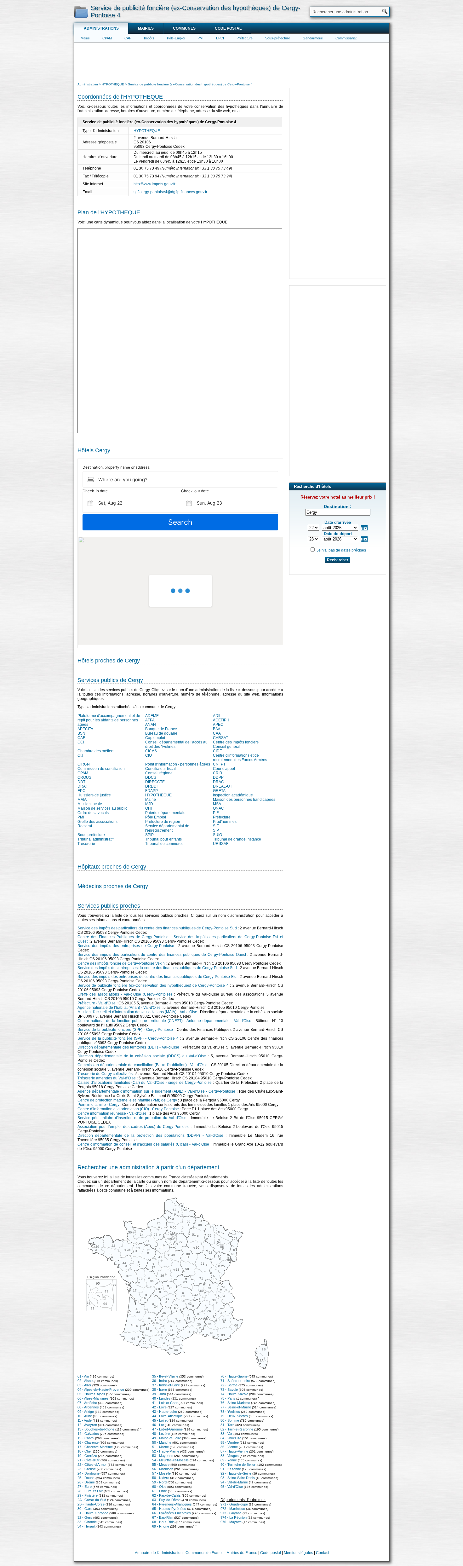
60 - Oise (159, 1486)
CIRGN (83, 764)
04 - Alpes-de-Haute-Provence (100, 1389)
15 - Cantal (85, 1438)
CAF (127, 38)
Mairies (146, 28)
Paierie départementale (165, 813)
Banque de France (161, 729)
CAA (217, 733)
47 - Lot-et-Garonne (167, 1429)
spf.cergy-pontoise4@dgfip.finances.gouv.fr (170, 192)
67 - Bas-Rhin (162, 1517)
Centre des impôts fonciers (236, 742)
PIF (216, 813)
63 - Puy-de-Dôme (166, 1500)
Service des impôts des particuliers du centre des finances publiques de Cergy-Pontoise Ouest (161, 954)
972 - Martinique (232, 1509)
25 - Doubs (85, 1478)
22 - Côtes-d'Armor (92, 1464)
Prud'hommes (225, 821)
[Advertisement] (231, 62)
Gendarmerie (313, 38)
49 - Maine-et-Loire (166, 1438)
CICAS (151, 751)
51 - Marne (160, 1447)
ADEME (152, 716)
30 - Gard (84, 1509)
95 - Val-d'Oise (231, 1486)
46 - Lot (158, 1425)
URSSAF (220, 843)
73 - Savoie (229, 1389)
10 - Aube (84, 1416)
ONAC (218, 808)
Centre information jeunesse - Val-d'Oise (111, 1113)
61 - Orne (159, 1491)
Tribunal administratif (95, 839)
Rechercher (337, 560)
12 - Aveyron (87, 1425)
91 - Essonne (230, 1469)
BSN (81, 733)
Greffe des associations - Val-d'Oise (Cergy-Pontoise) (124, 994)
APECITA (85, 729)
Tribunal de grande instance (237, 839)
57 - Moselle (161, 1473)
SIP (216, 830)
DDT (81, 782)
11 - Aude (84, 1420)
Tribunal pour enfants (163, 839)
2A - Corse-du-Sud (91, 1500)
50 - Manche (161, 1442)
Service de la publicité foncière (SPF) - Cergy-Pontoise (125, 1029)
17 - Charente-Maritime (95, 1447)
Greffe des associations (97, 821)
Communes (184, 28)
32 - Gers (84, 1517)
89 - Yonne (228, 1460)
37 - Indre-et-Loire (166, 1385)
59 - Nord (159, 1482)
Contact (322, 1553)
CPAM (107, 38)
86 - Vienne (229, 1447)
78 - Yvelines (230, 1411)
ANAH (150, 724)
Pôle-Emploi (176, 38)
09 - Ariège (85, 1411)
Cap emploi (155, 738)
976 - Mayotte (231, 1522)
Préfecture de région (162, 821)
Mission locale (89, 804)
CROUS (84, 777)
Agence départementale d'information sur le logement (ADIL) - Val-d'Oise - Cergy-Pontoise (156, 1091)
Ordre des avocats (93, 813)
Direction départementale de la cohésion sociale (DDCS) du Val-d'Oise (141, 1056)
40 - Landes (161, 1398)
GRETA (219, 791)
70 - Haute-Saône (234, 1376)
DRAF (82, 786)
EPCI (220, 38)
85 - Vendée (229, 1442)
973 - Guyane (231, 1513)
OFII (148, 808)
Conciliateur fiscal (160, 768)
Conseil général (226, 746)
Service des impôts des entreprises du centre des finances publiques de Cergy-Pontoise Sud (157, 968)
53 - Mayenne (162, 1456)
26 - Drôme (86, 1482)
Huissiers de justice (94, 795)
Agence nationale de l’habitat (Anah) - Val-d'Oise (119, 1007)
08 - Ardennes (88, 1407)
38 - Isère (159, 1389)
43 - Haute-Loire (164, 1411)
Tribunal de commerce (164, 843)
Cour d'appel (224, 768)
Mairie (85, 38)
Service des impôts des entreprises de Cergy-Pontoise (125, 946)
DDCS (150, 777)
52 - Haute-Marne (165, 1451)
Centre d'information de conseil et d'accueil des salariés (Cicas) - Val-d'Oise (143, 1144)
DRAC (218, 782)
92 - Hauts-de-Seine (235, 1473)
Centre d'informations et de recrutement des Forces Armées (240, 757)
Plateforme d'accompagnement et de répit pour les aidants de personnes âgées (108, 720)
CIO (148, 755)
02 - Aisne (85, 1381)
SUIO (217, 835)
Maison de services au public (102, 808)
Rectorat (84, 826)
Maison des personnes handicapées (244, 799)
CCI (80, 742)
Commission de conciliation (101, 768)
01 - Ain (83, 1376)
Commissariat (346, 38)
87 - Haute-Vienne (234, 1451)
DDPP (218, 777)
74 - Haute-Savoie (234, 1394)
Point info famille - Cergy (98, 1104)
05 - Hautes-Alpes (91, 1394)
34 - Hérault (86, 1526)
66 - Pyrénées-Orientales (171, 1513)
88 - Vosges (229, 1456)
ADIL (217, 716)
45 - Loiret (160, 1420)
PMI (200, 38)
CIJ (80, 755)
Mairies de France (241, 1553)
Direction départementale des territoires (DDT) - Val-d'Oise (128, 1047)
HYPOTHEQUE (147, 131)
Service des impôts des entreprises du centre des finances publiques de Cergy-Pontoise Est (157, 976)
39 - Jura (159, 1394)
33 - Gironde (87, 1522)
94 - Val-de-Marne (234, 1482)
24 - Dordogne (88, 1473)
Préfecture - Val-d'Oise (96, 1003)
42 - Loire (159, 1407)
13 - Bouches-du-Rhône (95, 1429)
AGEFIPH (221, 720)
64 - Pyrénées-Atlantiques (172, 1504)
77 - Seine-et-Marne (235, 1407)
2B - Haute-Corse (91, 1504)
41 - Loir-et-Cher (165, 1403)
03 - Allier (84, 1385)
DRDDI (151, 786)
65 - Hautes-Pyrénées (169, 1509)
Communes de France (205, 1553)
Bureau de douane (161, 733)
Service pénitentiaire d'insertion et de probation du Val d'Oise (131, 1118)
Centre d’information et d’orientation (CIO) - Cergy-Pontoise (128, 1109)
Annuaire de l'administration (159, 1553)
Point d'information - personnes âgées (177, 764)
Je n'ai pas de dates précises (341, 550)
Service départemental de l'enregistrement (167, 828)
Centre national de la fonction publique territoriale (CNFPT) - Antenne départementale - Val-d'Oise (164, 1021)
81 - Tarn (227, 1425)
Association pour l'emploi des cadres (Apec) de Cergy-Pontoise (133, 1126)
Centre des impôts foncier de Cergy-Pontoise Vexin (121, 963)
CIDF (217, 751)
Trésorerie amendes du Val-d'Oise (106, 1078)
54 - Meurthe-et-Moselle (170, 1460)
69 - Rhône (160, 1526)
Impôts (149, 38)
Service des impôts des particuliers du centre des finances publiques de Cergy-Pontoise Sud (157, 928)
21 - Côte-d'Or (88, 1460)
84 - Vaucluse (230, 1438)
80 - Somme (229, 1420)
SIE (216, 826)
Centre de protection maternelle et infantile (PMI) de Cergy (127, 1100)
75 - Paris (227, 1398)
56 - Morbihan (162, 1469)
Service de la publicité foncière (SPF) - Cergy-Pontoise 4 (128, 1038)
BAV (216, 729)
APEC (218, 724)
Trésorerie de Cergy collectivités (105, 1074)
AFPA (150, 720)
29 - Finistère (87, 1495)
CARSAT (220, 738)
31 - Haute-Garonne (92, 1513)
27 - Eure (84, 1486)
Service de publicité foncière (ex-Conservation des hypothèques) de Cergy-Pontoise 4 (153, 985)
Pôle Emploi (155, 817)
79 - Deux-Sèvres (234, 1416)
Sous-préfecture (277, 38)
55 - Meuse (160, 1464)
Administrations (101, 28)
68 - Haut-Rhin (163, 1522)
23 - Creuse (86, 1469)
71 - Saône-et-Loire (235, 1381)
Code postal (228, 28)
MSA (217, 804)
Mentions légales (298, 1553)
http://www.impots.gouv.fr (154, 184)
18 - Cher (84, 1451)
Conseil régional (159, 773)
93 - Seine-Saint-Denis (237, 1478)
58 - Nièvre (160, 1478)
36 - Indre (159, 1381)
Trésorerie (86, 843)
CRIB (217, 773)
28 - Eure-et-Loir (90, 1491)
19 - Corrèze (87, 1456)
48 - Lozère (161, 1434)
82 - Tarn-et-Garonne (236, 1429)
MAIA (82, 799)
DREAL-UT (222, 786)
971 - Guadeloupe (234, 1504)
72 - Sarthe (228, 1385)
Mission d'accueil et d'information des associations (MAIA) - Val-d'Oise (137, 1012)
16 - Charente (88, 1442)
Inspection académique (233, 795)
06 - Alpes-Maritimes (93, 1398)
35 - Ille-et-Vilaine (165, 1376)
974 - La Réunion (233, 1517)
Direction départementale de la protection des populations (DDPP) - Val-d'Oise (150, 1135)
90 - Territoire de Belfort (238, 1464)
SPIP (149, 835)
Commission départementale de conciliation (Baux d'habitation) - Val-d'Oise (142, 1065)
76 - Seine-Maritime (235, 1403)
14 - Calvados (88, 1434)
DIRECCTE (155, 782)
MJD (149, 804)
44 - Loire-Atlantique (167, 1416)
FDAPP (151, 791)
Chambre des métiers (95, 751)
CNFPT (219, 764)
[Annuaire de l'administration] (81, 11)
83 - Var (226, 1434)
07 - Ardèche (87, 1403)
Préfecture (245, 38)
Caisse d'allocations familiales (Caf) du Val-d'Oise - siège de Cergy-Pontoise (144, 1082)
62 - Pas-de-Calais (166, 1495)
